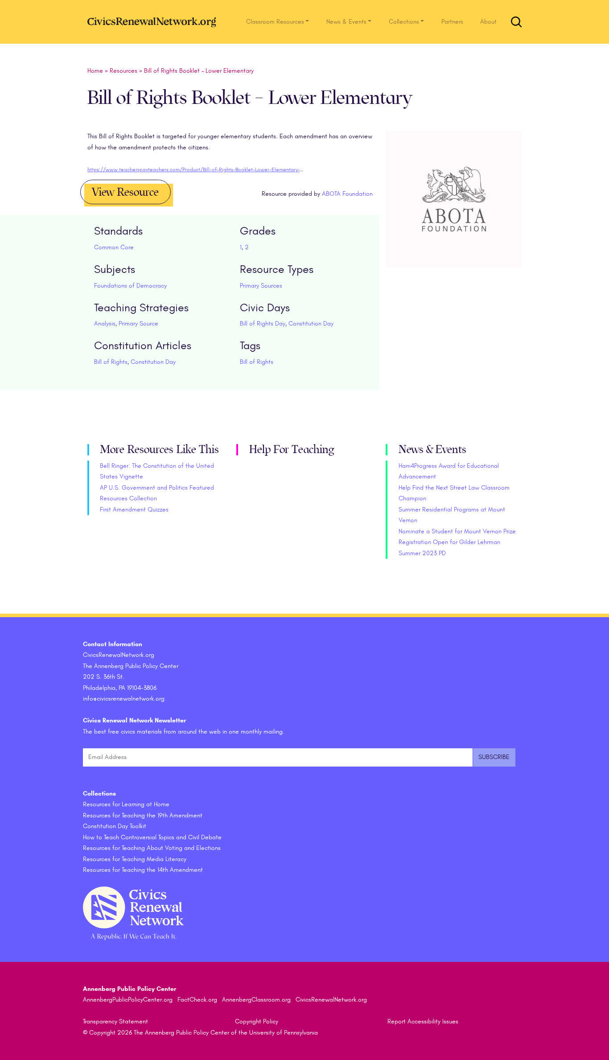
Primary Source (138, 323)
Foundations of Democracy (130, 285)
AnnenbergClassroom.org (256, 999)
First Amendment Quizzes (134, 509)
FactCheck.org (197, 999)
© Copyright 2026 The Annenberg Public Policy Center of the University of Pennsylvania (200, 1032)
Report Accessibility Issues (422, 1021)
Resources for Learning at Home (126, 804)
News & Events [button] (346, 21)
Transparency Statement (115, 1021)
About (488, 21)
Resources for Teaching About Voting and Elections (152, 848)
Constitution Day (310, 323)
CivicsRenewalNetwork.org (331, 999)
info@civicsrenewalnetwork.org (124, 698)
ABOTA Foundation (347, 194)
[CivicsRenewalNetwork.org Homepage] (154, 21)
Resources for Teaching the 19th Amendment (142, 815)
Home (95, 70)
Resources (123, 70)
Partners (452, 21)
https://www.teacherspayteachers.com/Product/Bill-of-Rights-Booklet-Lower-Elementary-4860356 (203, 169)
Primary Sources (261, 285)
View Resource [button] (125, 192)
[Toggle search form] (516, 21)
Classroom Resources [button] (275, 21)
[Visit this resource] (454, 209)
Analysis (104, 323)
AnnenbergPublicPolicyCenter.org (128, 999)
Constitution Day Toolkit (114, 826)
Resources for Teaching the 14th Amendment (143, 870)
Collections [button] (404, 21)
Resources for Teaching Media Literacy (134, 859)
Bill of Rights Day (262, 323)
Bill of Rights (111, 362)
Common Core (114, 247)
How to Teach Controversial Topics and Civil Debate (152, 837)
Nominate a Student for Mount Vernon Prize (457, 531)
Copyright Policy (256, 1021)
